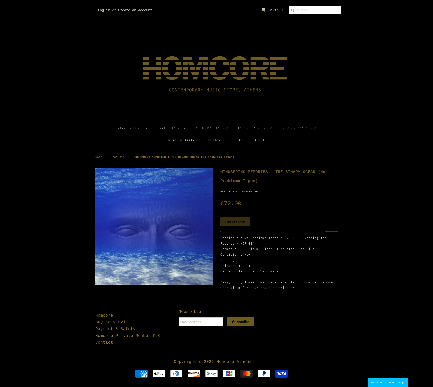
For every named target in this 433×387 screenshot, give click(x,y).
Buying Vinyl (110, 322)
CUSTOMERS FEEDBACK (226, 140)
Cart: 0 (275, 10)
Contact (104, 342)
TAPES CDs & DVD (254, 128)
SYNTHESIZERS (170, 128)
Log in (104, 10)
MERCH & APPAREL (183, 140)
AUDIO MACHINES (210, 128)
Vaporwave (250, 191)
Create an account (135, 10)
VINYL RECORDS (131, 128)
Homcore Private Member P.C (128, 336)
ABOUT (260, 140)
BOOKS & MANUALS (298, 128)
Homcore (104, 315)
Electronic (229, 191)
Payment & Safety (115, 329)
